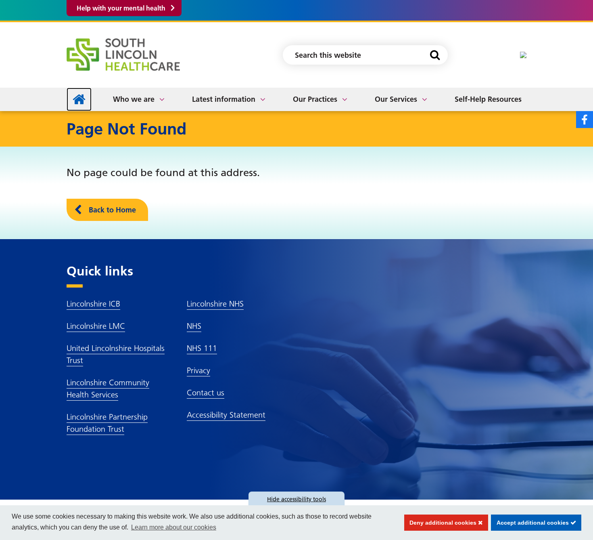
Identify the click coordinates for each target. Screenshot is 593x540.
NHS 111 (202, 348)
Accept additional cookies (530, 522)
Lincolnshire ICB (93, 304)
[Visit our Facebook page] (584, 119)
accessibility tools (296, 499)
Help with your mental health (121, 8)
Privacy (198, 370)
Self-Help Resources (488, 99)
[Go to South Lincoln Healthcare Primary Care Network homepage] (123, 54)
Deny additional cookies (441, 522)
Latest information (223, 99)
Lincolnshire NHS (215, 304)
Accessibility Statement (226, 415)
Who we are (134, 99)
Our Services (396, 99)
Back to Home (112, 209)
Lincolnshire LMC (96, 326)
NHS (194, 326)
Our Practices (315, 99)
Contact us (205, 392)
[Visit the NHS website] (523, 55)
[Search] (435, 55)
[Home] (79, 99)
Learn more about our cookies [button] (173, 527)
